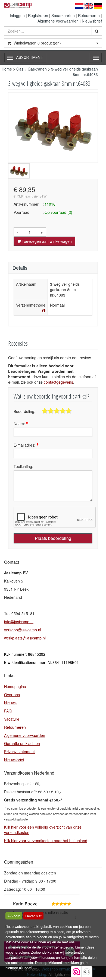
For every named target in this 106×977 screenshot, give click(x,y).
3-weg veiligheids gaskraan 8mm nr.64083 (74, 71)
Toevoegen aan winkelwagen (46, 241)
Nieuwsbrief (92, 21)
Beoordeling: (24, 411)
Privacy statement (19, 751)
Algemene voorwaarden (58, 21)
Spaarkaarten (63, 15)
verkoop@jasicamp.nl (22, 629)
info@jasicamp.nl (18, 621)
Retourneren (89, 15)
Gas (19, 69)
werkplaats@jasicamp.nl (25, 638)
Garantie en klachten (22, 743)
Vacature (11, 719)
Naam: (20, 423)
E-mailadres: (25, 445)
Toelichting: (23, 466)
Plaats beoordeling (53, 538)
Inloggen (17, 15)
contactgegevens (58, 382)
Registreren (38, 15)
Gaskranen (37, 69)
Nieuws (10, 702)
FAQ (8, 711)
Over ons (12, 694)
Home (7, 69)
